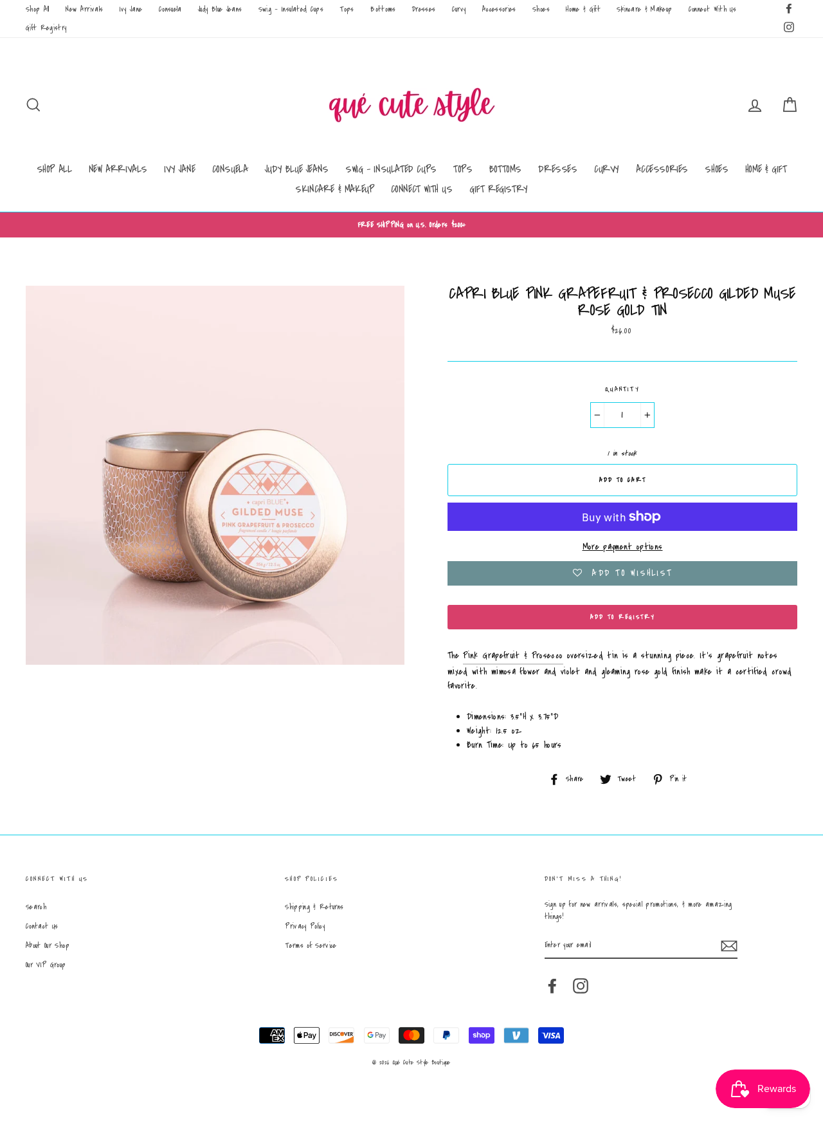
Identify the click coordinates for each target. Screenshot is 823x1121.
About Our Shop (47, 945)
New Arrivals (84, 9)
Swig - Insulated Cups (290, 9)
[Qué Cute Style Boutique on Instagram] (580, 986)
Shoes (541, 9)
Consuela (170, 9)
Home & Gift (583, 9)
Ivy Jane (131, 9)
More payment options (623, 547)
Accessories (499, 9)
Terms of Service (311, 945)
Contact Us (42, 926)
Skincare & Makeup (644, 9)
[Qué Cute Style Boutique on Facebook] (552, 986)
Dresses (423, 9)
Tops (346, 9)
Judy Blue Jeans (220, 9)
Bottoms (382, 9)
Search (36, 907)
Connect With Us (712, 9)
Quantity (622, 389)
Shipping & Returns (314, 907)
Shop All (38, 9)
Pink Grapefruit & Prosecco (513, 655)
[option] (411, 225)
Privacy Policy (305, 926)
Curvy (459, 9)
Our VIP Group (46, 964)
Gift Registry (46, 28)
